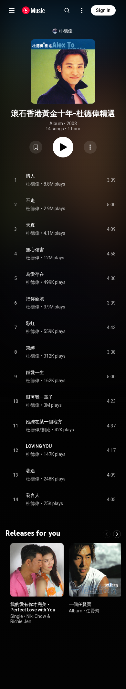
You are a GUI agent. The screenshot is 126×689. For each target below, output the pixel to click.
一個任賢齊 (80, 604)
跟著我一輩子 (39, 397)
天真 (30, 225)
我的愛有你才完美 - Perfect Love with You (32, 607)
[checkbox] (111, 180)
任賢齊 (93, 610)
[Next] (117, 534)
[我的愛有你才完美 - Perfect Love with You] (37, 570)
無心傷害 (35, 249)
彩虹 (30, 323)
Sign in (103, 10)
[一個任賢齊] (95, 570)
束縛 (30, 347)
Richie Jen (20, 621)
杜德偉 (65, 31)
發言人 (32, 495)
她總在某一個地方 (44, 421)
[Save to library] (36, 147)
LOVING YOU (39, 446)
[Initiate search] (67, 10)
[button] (35, 147)
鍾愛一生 (35, 372)
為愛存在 (35, 274)
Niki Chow (36, 616)
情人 (30, 175)
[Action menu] (90, 147)
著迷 (30, 470)
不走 (30, 200)
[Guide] (12, 10)
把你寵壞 (35, 298)
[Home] (33, 10)
